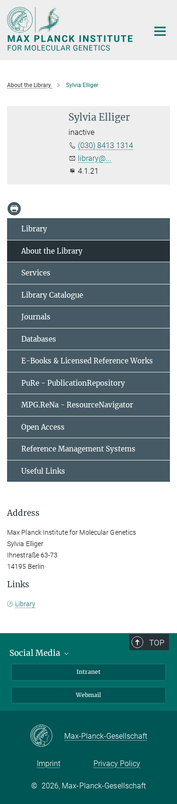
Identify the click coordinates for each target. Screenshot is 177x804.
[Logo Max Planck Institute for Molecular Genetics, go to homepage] (71, 29)
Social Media (35, 653)
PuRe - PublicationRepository (73, 383)
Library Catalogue (52, 295)
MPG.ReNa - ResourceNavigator (77, 404)
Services (36, 272)
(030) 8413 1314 (105, 145)
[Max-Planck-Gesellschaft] (47, 736)
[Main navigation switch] (160, 31)
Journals (36, 316)
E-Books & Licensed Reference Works (87, 360)
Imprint (48, 763)
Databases (38, 339)
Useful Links (43, 471)
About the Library (52, 251)
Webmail (88, 694)
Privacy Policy (116, 763)
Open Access (43, 427)
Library (34, 228)
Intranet (88, 671)
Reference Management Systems (78, 448)
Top (156, 642)
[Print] (14, 209)
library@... (94, 158)
